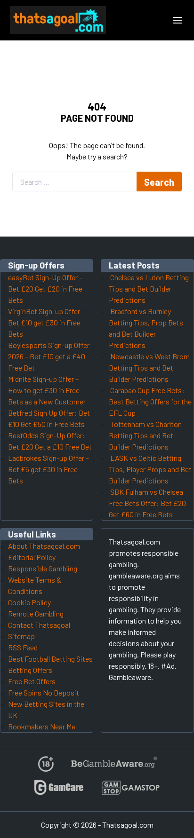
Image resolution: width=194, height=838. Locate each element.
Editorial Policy (32, 557)
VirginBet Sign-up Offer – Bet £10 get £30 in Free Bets (46, 322)
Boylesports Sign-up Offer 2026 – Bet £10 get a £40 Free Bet (48, 356)
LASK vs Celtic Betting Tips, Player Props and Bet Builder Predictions (150, 469)
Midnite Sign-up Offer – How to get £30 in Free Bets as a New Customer (47, 390)
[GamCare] (58, 792)
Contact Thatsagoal (39, 624)
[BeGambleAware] (113, 768)
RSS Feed (23, 647)
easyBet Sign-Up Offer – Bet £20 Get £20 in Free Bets (45, 288)
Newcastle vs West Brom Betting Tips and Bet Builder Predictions (149, 367)
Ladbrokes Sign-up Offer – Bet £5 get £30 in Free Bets (48, 469)
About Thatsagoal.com (44, 545)
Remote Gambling (36, 613)
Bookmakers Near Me (41, 726)
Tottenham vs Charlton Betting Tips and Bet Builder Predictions (145, 435)
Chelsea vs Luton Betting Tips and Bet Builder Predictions (149, 288)
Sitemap (21, 636)
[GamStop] (130, 792)
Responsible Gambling (42, 568)
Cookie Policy (29, 602)
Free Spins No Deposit (43, 692)
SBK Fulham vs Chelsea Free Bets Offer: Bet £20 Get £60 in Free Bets (147, 503)
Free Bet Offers (32, 681)
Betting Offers (30, 669)
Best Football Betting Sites (50, 658)
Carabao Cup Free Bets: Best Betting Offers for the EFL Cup (150, 401)
